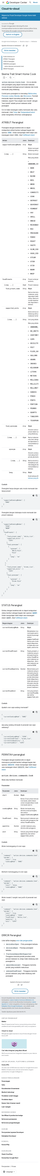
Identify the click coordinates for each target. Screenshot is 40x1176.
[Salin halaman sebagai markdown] (10, 77)
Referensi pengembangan (11, 1123)
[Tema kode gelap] (33, 495)
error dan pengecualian (24, 941)
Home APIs (5, 1065)
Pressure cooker (8, 96)
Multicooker (32, 94)
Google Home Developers (9, 41)
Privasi (14, 1166)
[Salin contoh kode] (36, 495)
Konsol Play (5, 1144)
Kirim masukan (9, 51)
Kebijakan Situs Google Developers (12, 1006)
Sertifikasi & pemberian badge (12, 1115)
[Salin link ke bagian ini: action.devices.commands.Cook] (35, 776)
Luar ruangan (6, 1107)
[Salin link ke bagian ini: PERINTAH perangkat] (27, 755)
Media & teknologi (8, 1092)
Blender (17, 96)
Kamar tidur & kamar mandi (11, 1103)
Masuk (35, 2)
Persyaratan (6, 1166)
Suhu (3, 1085)
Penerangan (6, 1081)
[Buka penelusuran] (30, 2)
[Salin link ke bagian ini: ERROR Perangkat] (23, 935)
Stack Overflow (7, 1154)
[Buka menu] (3, 2)
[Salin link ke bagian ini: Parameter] (12, 785)
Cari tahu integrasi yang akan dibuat (14, 1050)
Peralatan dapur (7, 1099)
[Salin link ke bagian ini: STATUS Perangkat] (24, 605)
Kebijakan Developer (9, 1136)
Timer (15, 112)
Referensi (34, 41)
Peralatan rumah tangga (10, 1096)
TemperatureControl (28, 112)
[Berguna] (23, 45)
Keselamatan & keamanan (10, 1088)
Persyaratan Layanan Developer (13, 1132)
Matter (4, 1021)
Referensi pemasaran (9, 1119)
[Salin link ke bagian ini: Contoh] (9, 484)
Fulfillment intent (29, 135)
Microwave (27, 96)
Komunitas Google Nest (10, 1158)
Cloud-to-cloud (10, 8)
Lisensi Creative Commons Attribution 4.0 (21, 1000)
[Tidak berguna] (26, 45)
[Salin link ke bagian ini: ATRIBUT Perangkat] (25, 122)
